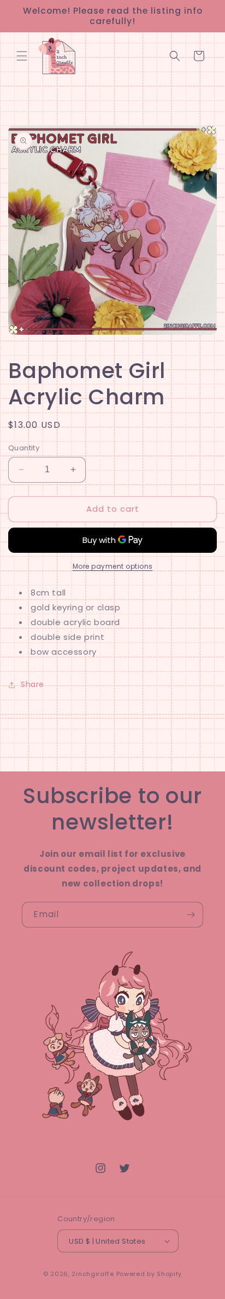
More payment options (113, 566)
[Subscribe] (191, 915)
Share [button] (32, 684)
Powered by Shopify (149, 1273)
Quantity (23, 448)
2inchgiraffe (93, 1273)
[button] (22, 56)
